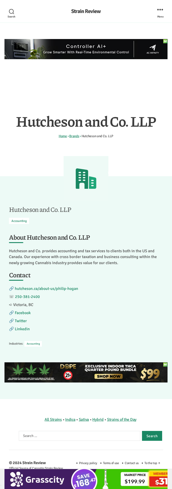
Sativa (84, 419)
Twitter (21, 320)
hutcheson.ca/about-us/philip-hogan (46, 288)
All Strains (53, 419)
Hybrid (97, 419)
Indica (70, 419)
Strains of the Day (121, 419)
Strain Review (86, 11)
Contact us (132, 463)
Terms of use (111, 463)
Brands (74, 136)
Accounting (18, 221)
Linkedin (22, 328)
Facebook (23, 312)
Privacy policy (88, 463)
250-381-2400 (27, 296)
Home (63, 136)
